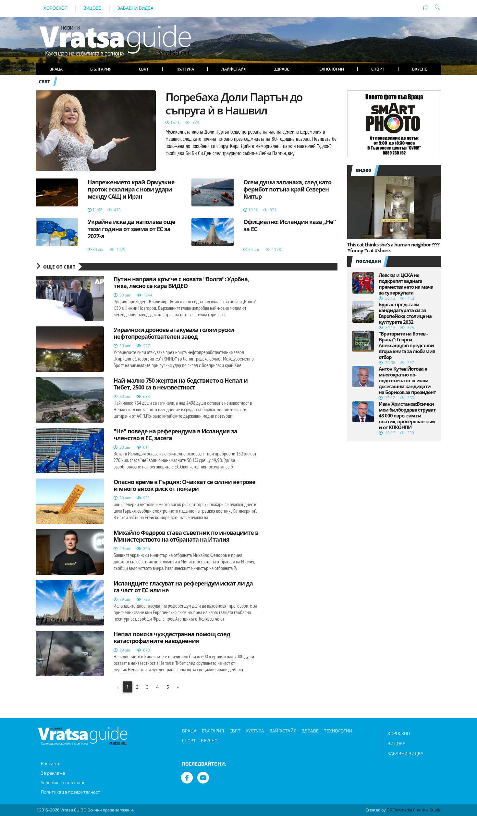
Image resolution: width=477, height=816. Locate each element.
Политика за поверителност (70, 792)
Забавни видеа (135, 8)
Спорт (378, 69)
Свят (144, 69)
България (101, 69)
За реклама (53, 773)
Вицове (92, 8)
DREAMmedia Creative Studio (414, 809)
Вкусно (420, 69)
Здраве (281, 69)
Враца (56, 69)
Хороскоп (55, 8)
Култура (185, 69)
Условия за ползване (63, 782)
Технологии (330, 69)
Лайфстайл (234, 69)
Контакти (51, 763)
